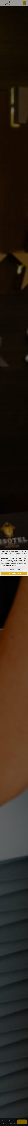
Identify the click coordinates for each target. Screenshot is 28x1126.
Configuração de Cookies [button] (14, 569)
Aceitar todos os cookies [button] (14, 573)
